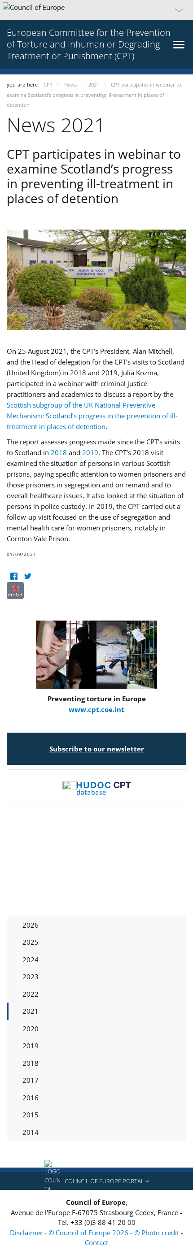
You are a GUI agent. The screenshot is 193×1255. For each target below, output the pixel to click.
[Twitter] (28, 576)
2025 (30, 942)
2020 (30, 1028)
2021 (30, 1011)
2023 (30, 976)
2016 (30, 1097)
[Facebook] (14, 576)
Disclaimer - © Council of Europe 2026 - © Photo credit (95, 1232)
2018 (59, 452)
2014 (30, 1132)
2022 (30, 994)
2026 (30, 925)
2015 (30, 1114)
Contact (96, 1242)
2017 (30, 1080)
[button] (96, 10)
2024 (30, 959)
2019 (90, 452)
